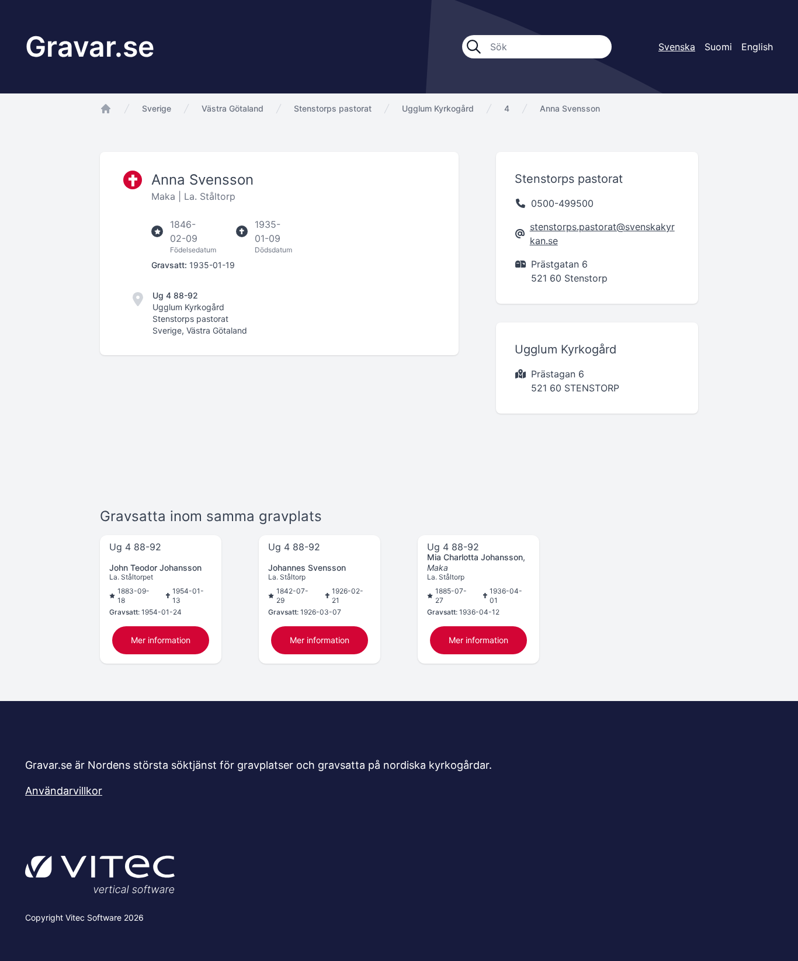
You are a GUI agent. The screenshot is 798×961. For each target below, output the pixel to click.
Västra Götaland (232, 108)
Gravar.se (89, 46)
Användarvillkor (63, 791)
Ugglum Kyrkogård (438, 108)
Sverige (156, 108)
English (757, 47)
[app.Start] (106, 109)
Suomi (718, 47)
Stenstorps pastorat (333, 108)
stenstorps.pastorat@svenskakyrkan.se (602, 234)
